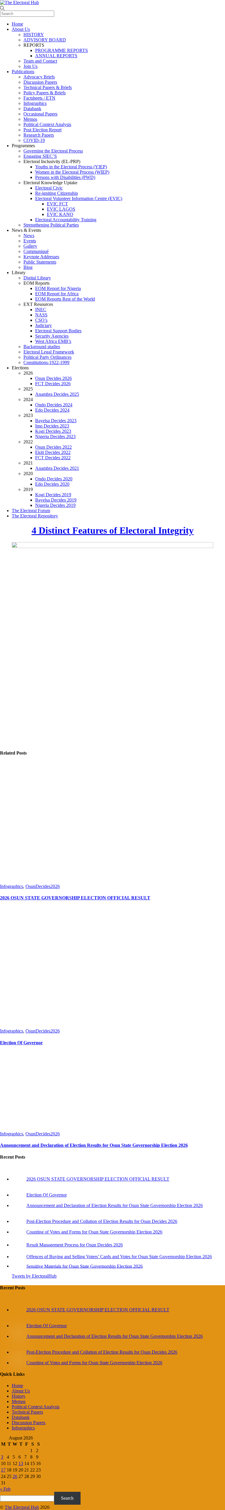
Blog (28, 267)
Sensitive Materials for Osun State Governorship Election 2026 (84, 1265)
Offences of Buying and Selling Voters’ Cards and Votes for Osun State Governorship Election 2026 (119, 1256)
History (18, 1396)
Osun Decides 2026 (53, 378)
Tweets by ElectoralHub (34, 1275)
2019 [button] (28, 489)
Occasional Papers (40, 113)
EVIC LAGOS (61, 209)
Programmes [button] (23, 145)
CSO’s (41, 320)
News (28, 235)
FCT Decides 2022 (53, 457)
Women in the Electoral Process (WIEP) (72, 172)
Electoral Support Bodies (58, 330)
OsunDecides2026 (42, 886)
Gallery (30, 246)
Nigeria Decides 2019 (55, 505)
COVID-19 (34, 140)
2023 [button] (28, 415)
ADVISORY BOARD (44, 39)
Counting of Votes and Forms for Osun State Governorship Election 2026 (94, 1231)
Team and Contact (40, 60)
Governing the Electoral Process (53, 150)
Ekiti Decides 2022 (53, 452)
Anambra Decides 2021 (57, 468)
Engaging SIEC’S (40, 156)
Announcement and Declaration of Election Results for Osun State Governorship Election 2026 (94, 1145)
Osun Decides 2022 (53, 447)
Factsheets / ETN (39, 97)
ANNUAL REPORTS (56, 55)
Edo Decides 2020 (52, 484)
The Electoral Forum (31, 510)
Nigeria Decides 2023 (55, 436)
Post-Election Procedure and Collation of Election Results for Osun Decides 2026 (101, 1221)
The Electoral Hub (22, 1507)
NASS (41, 314)
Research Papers (38, 135)
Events (29, 240)
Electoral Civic (49, 187)
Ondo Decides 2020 (53, 478)
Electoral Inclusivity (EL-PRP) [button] (51, 161)
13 (20, 1463)
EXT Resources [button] (38, 304)
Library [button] (18, 272)
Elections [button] (20, 367)
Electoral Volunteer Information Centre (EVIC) (78, 198)
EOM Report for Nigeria (58, 288)
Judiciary (43, 325)
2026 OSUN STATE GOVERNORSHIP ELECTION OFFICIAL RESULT (75, 897)
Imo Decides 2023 (52, 425)
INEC (40, 309)
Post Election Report (42, 129)
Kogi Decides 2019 (53, 494)
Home (17, 23)
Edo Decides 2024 (52, 410)
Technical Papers (27, 1412)
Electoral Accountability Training (65, 219)
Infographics (35, 103)
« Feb (5, 1488)
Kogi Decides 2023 (53, 431)
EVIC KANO (60, 214)
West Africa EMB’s (53, 341)
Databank (32, 108)
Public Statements (39, 261)
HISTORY (33, 34)
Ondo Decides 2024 (53, 404)
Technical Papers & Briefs (47, 87)
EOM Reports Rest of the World (65, 298)
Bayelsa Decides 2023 (55, 420)
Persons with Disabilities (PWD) (65, 177)
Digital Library (37, 277)
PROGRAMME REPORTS (61, 50)
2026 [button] (28, 373)
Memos (30, 119)
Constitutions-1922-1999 (46, 362)
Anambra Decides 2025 (57, 394)
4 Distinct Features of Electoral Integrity (113, 530)
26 (15, 1476)
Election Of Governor (21, 1042)
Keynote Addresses (41, 256)
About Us (21, 29)
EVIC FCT (57, 203)
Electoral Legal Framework (48, 351)
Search (67, 1498)
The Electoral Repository (35, 515)
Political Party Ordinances (47, 357)
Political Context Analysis (47, 124)
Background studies (41, 346)
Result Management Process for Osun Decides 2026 (74, 1244)
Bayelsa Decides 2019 (55, 499)
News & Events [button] (26, 230)
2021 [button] (28, 462)
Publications (23, 71)
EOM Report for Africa (57, 293)
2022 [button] (28, 441)
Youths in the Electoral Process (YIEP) (71, 166)
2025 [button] (28, 388)
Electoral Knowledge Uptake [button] (50, 182)
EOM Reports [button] (36, 283)
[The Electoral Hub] (19, 2)
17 (3, 1469)
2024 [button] (28, 399)
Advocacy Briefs (39, 76)
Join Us (30, 66)
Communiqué (36, 251)
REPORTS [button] (33, 45)
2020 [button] (28, 473)
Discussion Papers (40, 82)
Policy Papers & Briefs (44, 92)
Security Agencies (52, 335)
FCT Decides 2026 (53, 383)
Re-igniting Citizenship (56, 193)
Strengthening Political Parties (51, 224)
